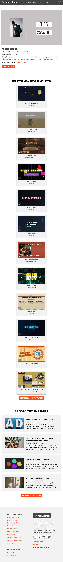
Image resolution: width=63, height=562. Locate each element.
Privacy (36, 544)
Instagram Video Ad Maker (14, 540)
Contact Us (47, 2)
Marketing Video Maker (13, 543)
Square (19, 62)
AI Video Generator (12, 520)
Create (21, 2)
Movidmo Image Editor (13, 523)
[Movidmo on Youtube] (44, 537)
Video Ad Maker (11, 534)
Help (40, 2)
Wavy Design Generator (13, 531)
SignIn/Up (59, 2)
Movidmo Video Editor (13, 517)
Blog (34, 2)
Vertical (26, 62)
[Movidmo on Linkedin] (49, 537)
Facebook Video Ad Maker (14, 537)
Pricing (29, 2)
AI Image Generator (12, 526)
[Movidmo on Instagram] (39, 537)
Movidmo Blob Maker (13, 529)
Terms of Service (39, 541)
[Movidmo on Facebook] (35, 537)
